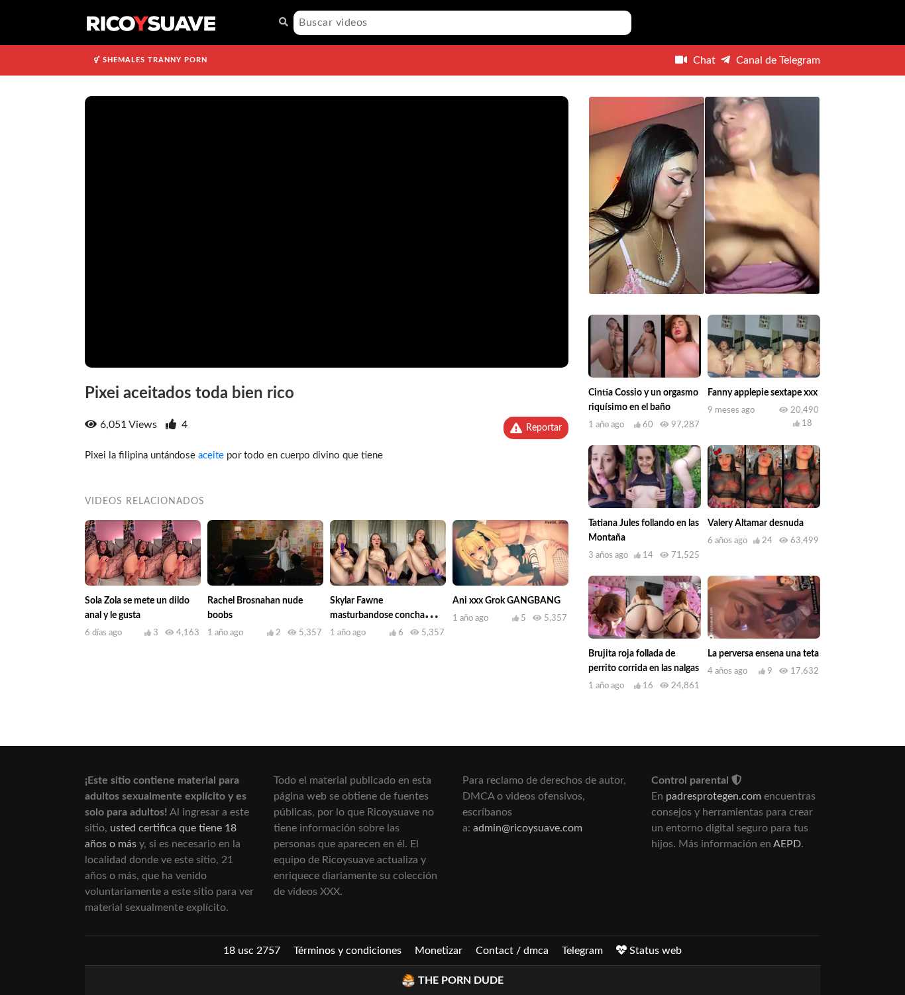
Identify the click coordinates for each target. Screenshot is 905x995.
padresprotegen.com (713, 796)
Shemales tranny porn (153, 60)
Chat (703, 60)
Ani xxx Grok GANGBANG (506, 600)
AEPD (787, 844)
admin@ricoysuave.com (527, 828)
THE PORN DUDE (461, 980)
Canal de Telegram (776, 60)
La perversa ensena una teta (763, 653)
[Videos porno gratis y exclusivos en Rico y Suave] (151, 22)
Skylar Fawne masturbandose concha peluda (377, 615)
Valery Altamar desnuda (756, 523)
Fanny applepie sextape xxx (763, 392)
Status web (654, 950)
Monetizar (438, 950)
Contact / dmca (512, 950)
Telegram (582, 950)
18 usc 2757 (251, 950)
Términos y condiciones (347, 950)
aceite (211, 455)
